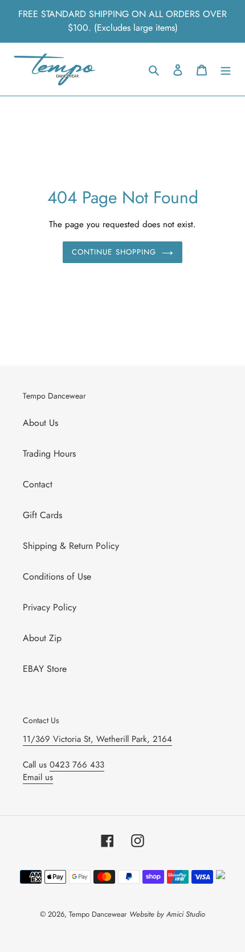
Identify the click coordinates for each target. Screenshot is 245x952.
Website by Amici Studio (167, 914)
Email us (38, 777)
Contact (37, 484)
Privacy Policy (49, 607)
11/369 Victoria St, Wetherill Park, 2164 (97, 739)
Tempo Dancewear (97, 914)
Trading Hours (49, 453)
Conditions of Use (57, 576)
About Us (40, 422)
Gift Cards (42, 515)
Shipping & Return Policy (71, 545)
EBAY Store (45, 668)
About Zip (42, 638)
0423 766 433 (77, 764)
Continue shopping (114, 252)
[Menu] (226, 69)
